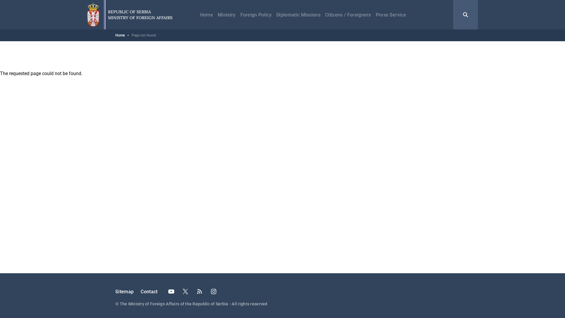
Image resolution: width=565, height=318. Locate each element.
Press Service (391, 15)
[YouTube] (171, 291)
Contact (149, 291)
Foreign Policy (256, 15)
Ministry (227, 15)
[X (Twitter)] (185, 291)
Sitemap (124, 291)
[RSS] (199, 291)
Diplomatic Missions (298, 15)
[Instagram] (213, 291)
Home (206, 15)
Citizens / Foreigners (348, 15)
